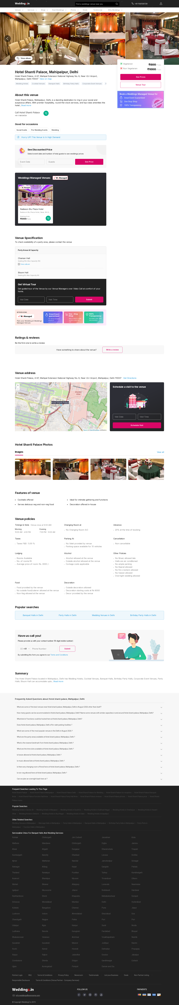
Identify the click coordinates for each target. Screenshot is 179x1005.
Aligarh (45, 849)
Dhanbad (75, 855)
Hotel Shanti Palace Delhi (66, 793)
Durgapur (76, 849)
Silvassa (15, 902)
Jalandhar (76, 955)
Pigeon (85, 430)
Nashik (134, 937)
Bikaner (45, 884)
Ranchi (134, 943)
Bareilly (45, 855)
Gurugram (76, 931)
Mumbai (75, 902)
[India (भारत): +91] (24, 649)
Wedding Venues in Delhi (103, 615)
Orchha (134, 855)
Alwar (14, 849)
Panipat (75, 966)
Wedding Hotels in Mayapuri (47, 810)
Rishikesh (106, 890)
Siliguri (75, 960)
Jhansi (74, 890)
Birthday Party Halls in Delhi (143, 615)
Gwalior (105, 955)
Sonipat (135, 896)
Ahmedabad (77, 913)
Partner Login (17, 975)
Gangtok (105, 867)
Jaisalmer (106, 837)
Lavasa (105, 855)
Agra (44, 925)
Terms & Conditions (44, 975)
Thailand (15, 872)
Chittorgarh (46, 837)
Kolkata (15, 908)
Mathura (15, 843)
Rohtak (15, 837)
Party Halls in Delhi (67, 615)
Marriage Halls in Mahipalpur (49, 823)
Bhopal (134, 931)
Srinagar (135, 861)
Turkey (104, 872)
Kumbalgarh (17, 855)
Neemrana (136, 884)
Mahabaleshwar (108, 896)
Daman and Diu (108, 966)
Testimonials (94, 975)
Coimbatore (17, 960)
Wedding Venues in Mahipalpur (24, 823)
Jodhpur (105, 943)
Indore (44, 913)
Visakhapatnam (108, 937)
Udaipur (15, 925)
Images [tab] (19, 451)
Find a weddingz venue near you (89, 4)
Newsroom (79, 975)
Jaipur (134, 908)
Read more (26, 105)
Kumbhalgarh (137, 872)
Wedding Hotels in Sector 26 (23, 810)
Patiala (134, 867)
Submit (89, 299)
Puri (103, 919)
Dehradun (106, 949)
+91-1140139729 (21, 115)
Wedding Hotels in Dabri (76, 814)
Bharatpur (46, 878)
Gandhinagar (107, 960)
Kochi (14, 949)
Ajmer (14, 861)
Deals (85, 10)
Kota (133, 837)
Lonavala (105, 884)
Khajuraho (76, 896)
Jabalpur (135, 955)
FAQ (30, 975)
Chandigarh (17, 919)
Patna (74, 919)
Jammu (135, 843)
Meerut (75, 943)
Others (134, 878)
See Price (89, 162)
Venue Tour (141, 85)
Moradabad (47, 902)
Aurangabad (47, 966)
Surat (104, 925)
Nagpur (45, 919)
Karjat (74, 867)
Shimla (45, 960)
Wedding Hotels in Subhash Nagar (97, 810)
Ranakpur (46, 872)
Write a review (112, 350)
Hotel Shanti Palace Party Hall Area (64, 796)
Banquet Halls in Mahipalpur (95, 823)
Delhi (104, 902)
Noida (134, 925)
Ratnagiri (16, 867)
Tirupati (135, 849)
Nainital (75, 861)
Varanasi (45, 937)
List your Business (111, 975)
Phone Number (39, 648)
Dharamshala (107, 849)
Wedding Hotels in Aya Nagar (53, 814)
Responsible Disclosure (21, 980)
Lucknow (16, 913)
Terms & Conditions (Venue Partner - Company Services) (57, 980)
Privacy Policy (63, 975)
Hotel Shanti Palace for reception (119, 793)
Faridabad (106, 931)
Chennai (75, 908)
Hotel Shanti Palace (19, 793)
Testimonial (97, 10)
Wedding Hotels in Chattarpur (124, 810)
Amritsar (75, 937)
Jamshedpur (107, 861)
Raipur (15, 955)
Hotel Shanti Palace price (137, 796)
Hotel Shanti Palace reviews (91, 796)
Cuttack (135, 960)
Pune (104, 908)
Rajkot (44, 955)
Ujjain (14, 966)
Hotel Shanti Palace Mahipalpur (42, 793)
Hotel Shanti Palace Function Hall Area (33, 796)
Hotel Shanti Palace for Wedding (91, 793)
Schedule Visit (137, 425)
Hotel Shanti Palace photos (114, 796)
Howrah (75, 949)
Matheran (46, 861)
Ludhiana (16, 931)
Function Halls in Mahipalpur (34, 827)
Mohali (15, 884)
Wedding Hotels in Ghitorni (29, 814)
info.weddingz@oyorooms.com (28, 995)
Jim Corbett (77, 837)
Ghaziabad (106, 913)
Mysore (75, 878)
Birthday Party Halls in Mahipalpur (122, 823)
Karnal (44, 949)
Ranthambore (17, 896)
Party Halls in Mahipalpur (72, 823)
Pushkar (75, 872)
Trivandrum (106, 878)
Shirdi (44, 896)
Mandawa (46, 843)
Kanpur (75, 925)
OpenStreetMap (94, 430)
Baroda (45, 931)
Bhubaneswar (18, 937)
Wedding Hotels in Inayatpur (98, 814)
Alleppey (75, 884)
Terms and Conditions (59, 655)
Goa (133, 913)
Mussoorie (46, 890)
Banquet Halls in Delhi (33, 615)
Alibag (44, 867)
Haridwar (135, 890)
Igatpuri (15, 890)
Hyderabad (136, 902)
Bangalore (46, 908)
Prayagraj (135, 949)
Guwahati (16, 943)
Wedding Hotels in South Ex (70, 810)
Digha (104, 843)
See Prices (140, 77)
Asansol (15, 878)
